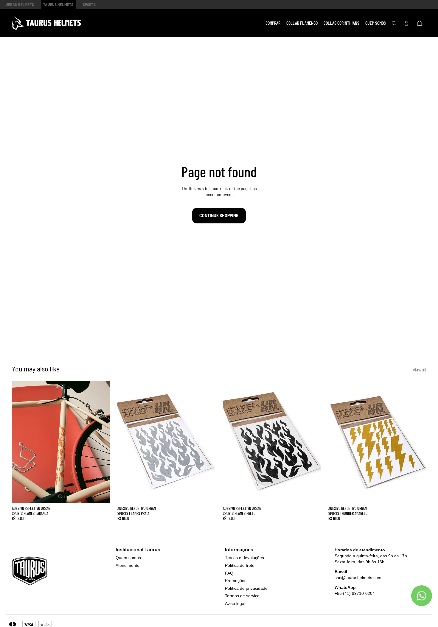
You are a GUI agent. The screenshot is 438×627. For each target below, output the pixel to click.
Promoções (235, 580)
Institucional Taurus (138, 549)
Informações (239, 549)
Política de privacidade (246, 588)
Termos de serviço (242, 595)
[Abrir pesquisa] (393, 23)
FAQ (229, 573)
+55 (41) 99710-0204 (355, 593)
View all (419, 369)
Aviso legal (235, 603)
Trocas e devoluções (244, 557)
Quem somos (128, 557)
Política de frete (239, 565)
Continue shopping (219, 215)
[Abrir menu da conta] (406, 23)
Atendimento (127, 565)
